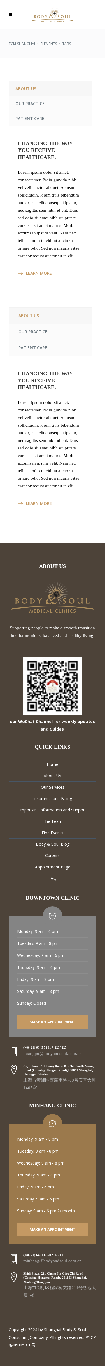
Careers (52, 855)
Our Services (52, 787)
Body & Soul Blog (52, 844)
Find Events (52, 832)
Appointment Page (52, 867)
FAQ (52, 878)
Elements (49, 43)
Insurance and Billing (52, 798)
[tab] (50, 88)
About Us (52, 775)
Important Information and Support (52, 810)
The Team (52, 821)
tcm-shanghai (22, 43)
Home (52, 764)
